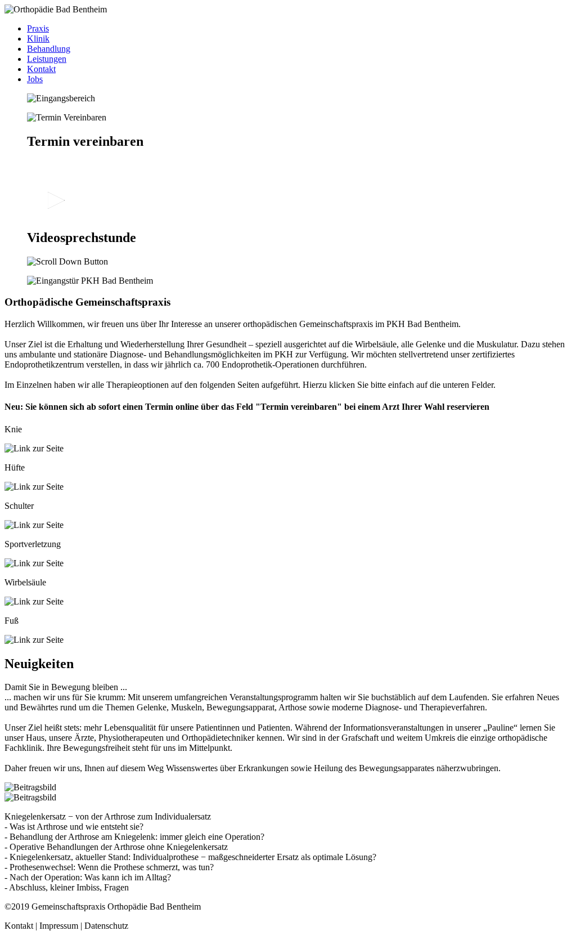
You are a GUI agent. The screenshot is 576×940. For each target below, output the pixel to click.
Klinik (38, 38)
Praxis (38, 28)
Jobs (35, 79)
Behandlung (48, 48)
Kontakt (41, 69)
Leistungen (46, 59)
